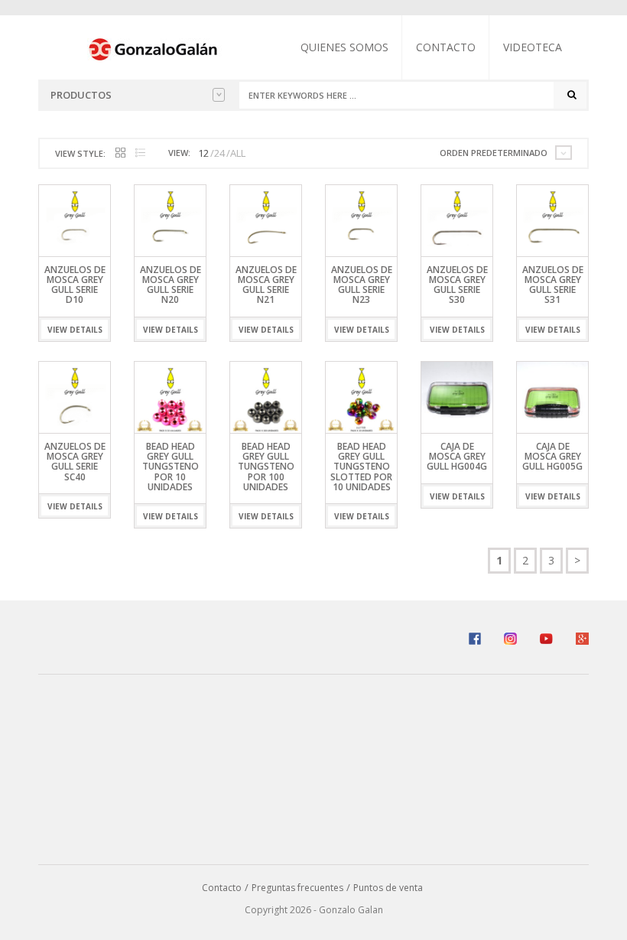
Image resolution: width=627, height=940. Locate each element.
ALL (237, 153)
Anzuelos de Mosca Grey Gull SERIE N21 (266, 285)
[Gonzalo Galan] (153, 48)
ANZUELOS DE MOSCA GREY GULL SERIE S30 (457, 285)
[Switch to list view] (140, 153)
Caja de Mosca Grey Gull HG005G (552, 456)
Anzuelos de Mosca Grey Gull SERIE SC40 (75, 461)
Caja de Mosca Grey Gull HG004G (457, 456)
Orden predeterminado (493, 152)
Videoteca (532, 47)
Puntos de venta (388, 887)
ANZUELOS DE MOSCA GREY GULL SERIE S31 (552, 285)
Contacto (446, 47)
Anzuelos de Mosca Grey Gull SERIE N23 (361, 285)
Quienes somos (344, 47)
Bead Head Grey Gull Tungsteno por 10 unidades (170, 466)
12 (203, 153)
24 (219, 153)
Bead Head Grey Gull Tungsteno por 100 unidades (266, 466)
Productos (81, 95)
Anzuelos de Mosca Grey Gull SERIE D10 (75, 285)
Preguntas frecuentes (297, 887)
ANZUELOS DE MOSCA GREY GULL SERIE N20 (170, 285)
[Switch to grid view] (120, 153)
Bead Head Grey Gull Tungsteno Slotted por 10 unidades (361, 466)
